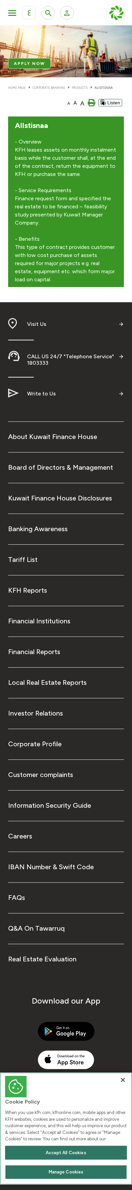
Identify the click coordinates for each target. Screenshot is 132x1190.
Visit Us (36, 324)
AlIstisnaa (103, 87)
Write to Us (41, 393)
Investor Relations (35, 713)
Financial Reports (34, 652)
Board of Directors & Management (60, 467)
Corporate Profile (35, 744)
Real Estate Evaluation (42, 959)
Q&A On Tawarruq (36, 928)
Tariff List (23, 559)
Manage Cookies (66, 1171)
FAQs (16, 898)
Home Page (17, 87)
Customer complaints (40, 775)
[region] (66, 1128)
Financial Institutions (39, 621)
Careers (20, 836)
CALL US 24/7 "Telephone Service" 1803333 (70, 359)
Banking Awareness (38, 529)
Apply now (29, 63)
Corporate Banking (48, 87)
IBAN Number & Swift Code (51, 867)
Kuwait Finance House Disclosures (60, 498)
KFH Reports (27, 590)
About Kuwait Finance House (52, 437)
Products (80, 87)
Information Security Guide (49, 805)
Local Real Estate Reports (47, 682)
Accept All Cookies (66, 1152)
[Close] (122, 1079)
